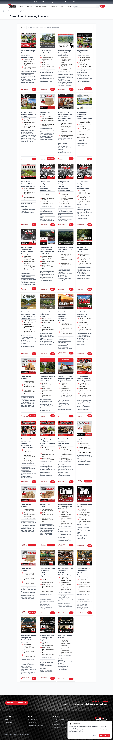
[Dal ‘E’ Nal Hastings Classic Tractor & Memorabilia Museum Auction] (28, 40)
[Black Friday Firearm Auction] (84, 494)
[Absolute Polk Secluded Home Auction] (84, 237)
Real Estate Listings (41, 6)
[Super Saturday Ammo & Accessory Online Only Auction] (84, 366)
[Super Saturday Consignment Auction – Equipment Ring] (47, 428)
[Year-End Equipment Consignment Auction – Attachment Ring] (65, 558)
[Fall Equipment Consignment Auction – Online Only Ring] (28, 237)
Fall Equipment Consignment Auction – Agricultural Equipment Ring (45, 186)
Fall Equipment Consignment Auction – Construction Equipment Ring (64, 186)
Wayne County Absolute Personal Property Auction (83, 53)
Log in (34, 89)
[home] (12, 6)
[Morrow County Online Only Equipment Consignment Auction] (65, 301)
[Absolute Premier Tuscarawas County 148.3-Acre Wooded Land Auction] (28, 301)
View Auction (88, 88)
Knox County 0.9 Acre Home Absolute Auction (47, 53)
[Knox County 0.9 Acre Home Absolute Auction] (47, 40)
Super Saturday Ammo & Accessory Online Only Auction (84, 379)
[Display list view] (24, 27)
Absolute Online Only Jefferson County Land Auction (47, 379)
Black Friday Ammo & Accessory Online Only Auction (65, 507)
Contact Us (8, 722)
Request (53, 2)
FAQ (62, 6)
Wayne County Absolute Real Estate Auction (28, 114)
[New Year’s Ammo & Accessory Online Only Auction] (47, 625)
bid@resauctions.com (60, 727)
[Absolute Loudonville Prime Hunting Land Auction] (65, 237)
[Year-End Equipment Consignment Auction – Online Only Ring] (28, 625)
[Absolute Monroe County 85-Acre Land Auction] (84, 301)
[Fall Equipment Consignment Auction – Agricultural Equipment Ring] (47, 171)
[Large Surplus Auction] (47, 101)
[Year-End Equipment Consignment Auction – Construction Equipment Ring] (84, 558)
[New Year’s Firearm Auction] (65, 625)
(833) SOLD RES (58, 724)
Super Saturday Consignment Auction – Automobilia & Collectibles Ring (27, 443)
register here (75, 2)
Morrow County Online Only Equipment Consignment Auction (63, 316)
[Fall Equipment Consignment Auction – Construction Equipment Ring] (65, 171)
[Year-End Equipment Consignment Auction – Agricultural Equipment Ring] (47, 558)
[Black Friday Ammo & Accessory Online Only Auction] (65, 494)
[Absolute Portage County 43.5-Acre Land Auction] (65, 40)
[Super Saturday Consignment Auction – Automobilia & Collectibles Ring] (28, 428)
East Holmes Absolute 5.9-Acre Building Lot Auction (28, 184)
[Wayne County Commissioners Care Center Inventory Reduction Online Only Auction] (65, 101)
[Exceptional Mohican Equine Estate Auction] (47, 301)
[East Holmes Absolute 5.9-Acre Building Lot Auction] (28, 171)
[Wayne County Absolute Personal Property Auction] (84, 40)
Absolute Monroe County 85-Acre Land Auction (83, 314)
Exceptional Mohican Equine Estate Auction (47, 314)
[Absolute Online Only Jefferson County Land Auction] (47, 366)
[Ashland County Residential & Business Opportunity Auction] (84, 101)
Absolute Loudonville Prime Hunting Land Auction (65, 249)
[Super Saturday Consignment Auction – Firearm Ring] (65, 428)
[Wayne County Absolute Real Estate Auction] (28, 101)
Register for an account (16, 703)
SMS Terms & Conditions (35, 725)
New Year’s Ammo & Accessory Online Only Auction (47, 638)
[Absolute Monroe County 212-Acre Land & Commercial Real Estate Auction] (47, 237)
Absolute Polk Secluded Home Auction (82, 249)
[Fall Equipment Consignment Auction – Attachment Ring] (84, 171)
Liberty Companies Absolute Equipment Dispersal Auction (65, 379)
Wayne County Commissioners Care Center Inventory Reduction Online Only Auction (65, 116)
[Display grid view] (22, 27)
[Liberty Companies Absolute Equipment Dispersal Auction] (65, 366)
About (7, 719)
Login (102, 6)
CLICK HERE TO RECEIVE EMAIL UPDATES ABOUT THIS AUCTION (46, 139)
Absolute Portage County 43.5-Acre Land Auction (64, 53)
